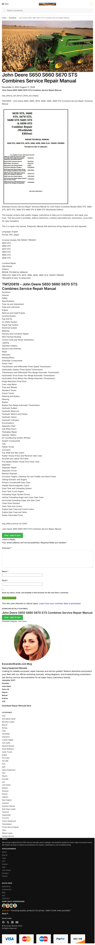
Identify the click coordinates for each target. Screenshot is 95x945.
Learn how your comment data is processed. (60, 603)
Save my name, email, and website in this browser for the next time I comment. (35, 593)
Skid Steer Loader (9, 809)
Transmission (7, 824)
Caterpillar (6, 734)
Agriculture (6, 886)
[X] (7, 923)
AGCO (4, 852)
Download (12, 18)
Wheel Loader (7, 833)
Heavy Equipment (8, 770)
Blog (3, 892)
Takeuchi (5, 812)
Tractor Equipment (9, 821)
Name (5, 571)
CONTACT (6, 898)
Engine (4, 755)
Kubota (4, 794)
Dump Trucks (7, 752)
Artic (4, 716)
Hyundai (5, 779)
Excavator (6, 758)
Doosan (5, 864)
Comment (7, 548)
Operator (5, 803)
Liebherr (5, 797)
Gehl (3, 767)
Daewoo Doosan (8, 746)
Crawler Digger (7, 740)
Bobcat (4, 725)
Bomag (4, 728)
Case (4, 731)
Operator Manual (8, 806)
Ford (3, 764)
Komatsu (5, 791)
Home (4, 18)
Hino (3, 773)
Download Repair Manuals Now (16, 706)
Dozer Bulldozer (8, 749)
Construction (7, 889)
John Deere (22, 621)
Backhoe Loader (8, 722)
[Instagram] (12, 923)
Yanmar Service (8, 836)
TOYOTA (5, 818)
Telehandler (6, 815)
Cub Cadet (6, 743)
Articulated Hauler (9, 719)
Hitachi (4, 776)
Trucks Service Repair (10, 827)
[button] (91, 4)
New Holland (7, 800)
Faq (3, 895)
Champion (6, 737)
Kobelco (5, 788)
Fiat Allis (5, 761)
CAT (3, 861)
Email (5, 580)
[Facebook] (3, 923)
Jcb (3, 782)
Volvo (4, 830)
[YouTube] (17, 923)
